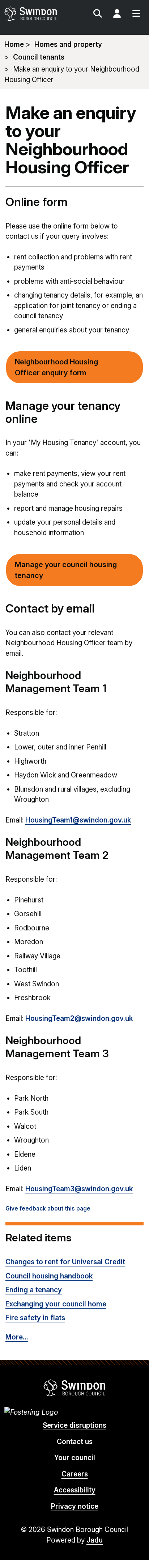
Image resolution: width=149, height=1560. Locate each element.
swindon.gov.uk (38, 14)
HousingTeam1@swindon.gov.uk (78, 820)
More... (16, 1337)
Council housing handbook (49, 1276)
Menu (136, 14)
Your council (74, 1458)
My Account (116, 14)
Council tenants (38, 57)
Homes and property (68, 44)
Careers (74, 1474)
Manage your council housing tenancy (66, 570)
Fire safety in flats (35, 1318)
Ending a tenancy (33, 1290)
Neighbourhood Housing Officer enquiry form (56, 367)
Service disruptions (74, 1425)
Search (97, 14)
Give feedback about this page (47, 1208)
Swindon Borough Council (74, 1387)
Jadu (94, 1540)
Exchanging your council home (55, 1304)
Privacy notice (74, 1506)
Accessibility (74, 1490)
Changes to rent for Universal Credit (65, 1262)
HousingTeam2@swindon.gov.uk (79, 1018)
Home (14, 44)
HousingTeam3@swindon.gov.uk (79, 1189)
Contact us (75, 1442)
